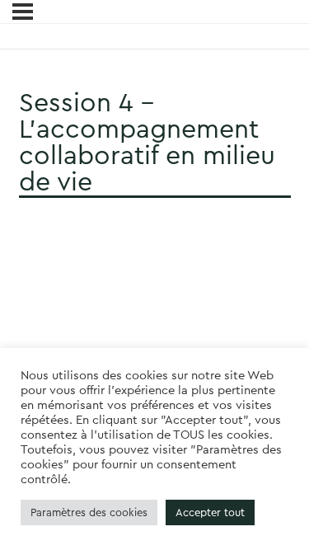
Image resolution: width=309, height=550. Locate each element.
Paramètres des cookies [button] (88, 512)
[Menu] (22, 11)
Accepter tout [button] (210, 512)
